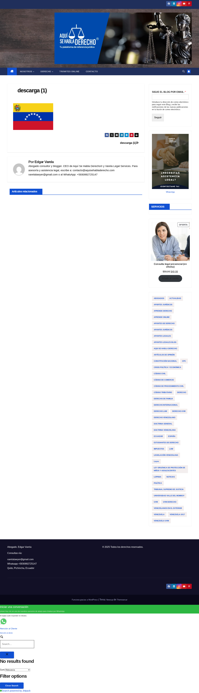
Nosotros (26, 71)
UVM (156, 502)
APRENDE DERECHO (163, 311)
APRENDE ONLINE (162, 317)
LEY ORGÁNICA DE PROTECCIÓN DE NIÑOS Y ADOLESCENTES (169, 469)
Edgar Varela (44, 162)
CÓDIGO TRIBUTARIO (163, 392)
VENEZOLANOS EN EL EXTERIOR (168, 508)
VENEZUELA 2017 (177, 514)
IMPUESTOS (159, 449)
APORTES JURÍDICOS (163, 305)
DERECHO (181, 392)
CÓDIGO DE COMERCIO (164, 380)
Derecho (46, 71)
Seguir (158, 117)
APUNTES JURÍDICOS (163, 330)
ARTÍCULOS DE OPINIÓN (164, 355)
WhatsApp (170, 192)
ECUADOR (158, 436)
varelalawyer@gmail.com (20, 559)
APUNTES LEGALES (162, 336)
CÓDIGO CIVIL (160, 374)
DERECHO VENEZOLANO (164, 417)
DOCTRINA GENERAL (163, 424)
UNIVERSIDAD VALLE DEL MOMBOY (169, 496)
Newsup (109, 600)
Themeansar (122, 600)
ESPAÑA (171, 436)
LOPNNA (157, 477)
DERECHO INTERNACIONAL (166, 405)
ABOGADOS (159, 298)
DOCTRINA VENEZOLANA (165, 430)
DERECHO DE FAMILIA (163, 399)
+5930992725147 (27, 563)
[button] (183, 71)
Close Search (11, 685)
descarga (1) (128, 142)
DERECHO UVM (178, 411)
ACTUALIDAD (175, 298)
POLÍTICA (158, 483)
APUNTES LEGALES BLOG (165, 342)
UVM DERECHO (169, 502)
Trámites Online (69, 71)
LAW (171, 449)
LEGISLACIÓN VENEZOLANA (166, 455)
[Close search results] (7, 655)
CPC (184, 361)
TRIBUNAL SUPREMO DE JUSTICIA (169, 489)
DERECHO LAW (160, 411)
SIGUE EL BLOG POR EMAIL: (169, 92)
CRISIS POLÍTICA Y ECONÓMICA (167, 367)
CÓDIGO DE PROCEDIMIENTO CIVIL (169, 386)
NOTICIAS (171, 477)
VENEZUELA (159, 514)
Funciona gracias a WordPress (85, 600)
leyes (156, 461)
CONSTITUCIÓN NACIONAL (165, 361)
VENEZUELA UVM (161, 521)
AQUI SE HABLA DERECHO (165, 349)
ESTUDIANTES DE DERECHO (166, 443)
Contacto (92, 71)
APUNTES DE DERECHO (164, 323)
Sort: (2, 669)
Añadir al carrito (170, 278)
